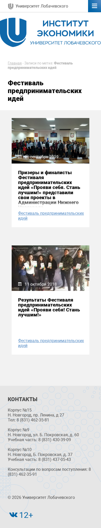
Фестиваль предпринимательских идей (51, 216)
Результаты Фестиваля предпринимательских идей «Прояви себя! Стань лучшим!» (49, 307)
